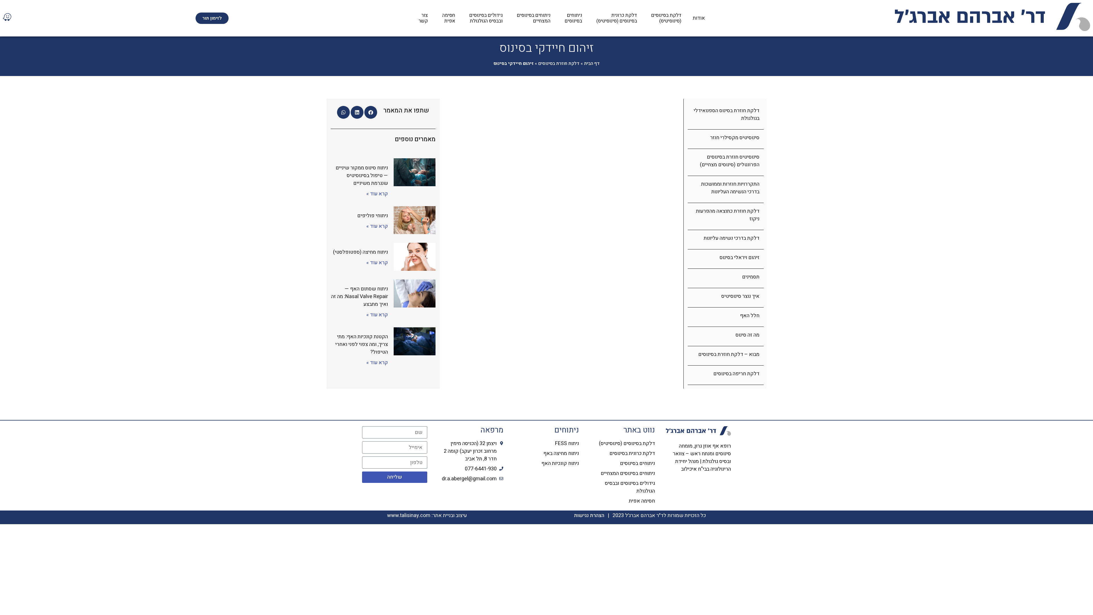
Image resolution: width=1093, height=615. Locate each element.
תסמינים (750, 277)
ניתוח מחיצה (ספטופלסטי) (360, 252)
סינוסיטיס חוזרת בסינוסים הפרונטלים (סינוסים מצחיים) (729, 161)
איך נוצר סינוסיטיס (740, 296)
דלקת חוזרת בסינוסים (559, 63)
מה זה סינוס (747, 335)
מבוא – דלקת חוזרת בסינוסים (728, 354)
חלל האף (749, 315)
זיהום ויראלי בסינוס (739, 257)
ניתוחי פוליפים (372, 216)
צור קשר (423, 18)
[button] (370, 112)
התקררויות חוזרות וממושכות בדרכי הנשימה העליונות (730, 188)
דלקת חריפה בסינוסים (736, 374)
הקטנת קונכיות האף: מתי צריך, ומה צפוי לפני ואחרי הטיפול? (361, 344)
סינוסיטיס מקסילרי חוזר (734, 138)
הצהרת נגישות (589, 515)
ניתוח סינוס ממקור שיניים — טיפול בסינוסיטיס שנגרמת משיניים (362, 175)
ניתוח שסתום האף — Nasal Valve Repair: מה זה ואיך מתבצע (359, 296)
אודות (699, 18)
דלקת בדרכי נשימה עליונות (731, 238)
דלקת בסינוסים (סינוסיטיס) (666, 18)
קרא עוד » (377, 194)
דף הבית (592, 63)
